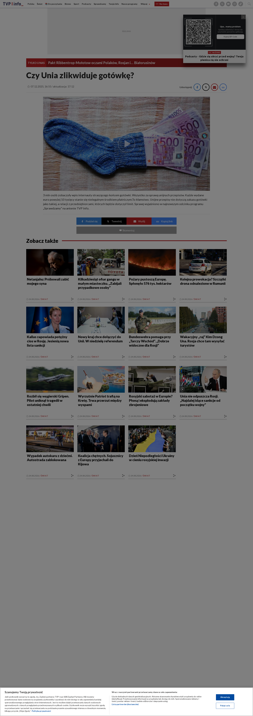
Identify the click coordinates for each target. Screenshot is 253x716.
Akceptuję (225, 697)
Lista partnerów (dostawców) (125, 704)
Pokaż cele (225, 705)
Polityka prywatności (41, 711)
